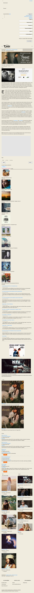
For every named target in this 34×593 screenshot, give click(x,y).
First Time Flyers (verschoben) (6, 436)
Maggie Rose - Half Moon (5, 550)
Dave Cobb (7, 160)
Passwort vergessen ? (29, 15)
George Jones (10, 105)
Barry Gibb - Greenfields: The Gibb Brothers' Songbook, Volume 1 (11, 201)
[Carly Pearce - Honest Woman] (9, 483)
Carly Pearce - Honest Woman (6, 492)
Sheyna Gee (3, 450)
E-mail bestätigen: (29, 34)
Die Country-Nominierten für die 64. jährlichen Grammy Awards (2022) (12, 297)
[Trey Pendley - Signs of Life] (9, 502)
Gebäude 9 (3, 445)
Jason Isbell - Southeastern (5, 259)
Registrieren (30, 17)
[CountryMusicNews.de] (7, 46)
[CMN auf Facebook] (24, 50)
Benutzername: (29, 22)
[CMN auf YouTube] (29, 50)
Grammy (3, 160)
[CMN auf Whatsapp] (28, 575)
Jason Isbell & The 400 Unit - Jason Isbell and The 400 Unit (10, 283)
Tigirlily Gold (19, 532)
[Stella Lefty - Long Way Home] (9, 560)
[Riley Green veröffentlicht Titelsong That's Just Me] (25, 503)
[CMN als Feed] (31, 50)
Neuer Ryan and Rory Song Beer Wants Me (24, 497)
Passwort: (30, 25)
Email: (31, 31)
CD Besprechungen (4, 491)
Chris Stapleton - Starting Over (6, 314)
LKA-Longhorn (4, 467)
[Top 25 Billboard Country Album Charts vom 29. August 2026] (13, 391)
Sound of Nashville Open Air (6, 457)
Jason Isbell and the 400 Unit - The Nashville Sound (9, 224)
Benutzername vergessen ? (28, 16)
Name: (31, 19)
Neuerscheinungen (20, 483)
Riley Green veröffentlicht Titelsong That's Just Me (25, 509)
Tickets (5, 454)
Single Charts (3, 428)
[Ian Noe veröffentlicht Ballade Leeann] (25, 515)
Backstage (3, 438)
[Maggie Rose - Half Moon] (9, 541)
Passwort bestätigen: (28, 28)
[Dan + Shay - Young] (17, 57)
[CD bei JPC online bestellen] (28, 77)
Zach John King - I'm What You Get (7, 531)
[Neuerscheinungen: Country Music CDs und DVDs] (25, 479)
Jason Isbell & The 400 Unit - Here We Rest (8, 271)
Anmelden (3, 166)
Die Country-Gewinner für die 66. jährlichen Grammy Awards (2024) (12, 291)
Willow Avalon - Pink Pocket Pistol (6, 177)
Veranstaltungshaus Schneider (6, 452)
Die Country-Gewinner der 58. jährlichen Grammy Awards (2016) (11, 330)
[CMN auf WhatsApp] (27, 50)
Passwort (4, 8)
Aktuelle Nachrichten (21, 496)
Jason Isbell (20, 120)
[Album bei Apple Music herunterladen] (24, 77)
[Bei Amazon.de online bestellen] (20, 77)
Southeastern (16, 120)
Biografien (19, 531)
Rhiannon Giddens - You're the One (7, 189)
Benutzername (5, 2)
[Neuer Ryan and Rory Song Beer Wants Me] (25, 492)
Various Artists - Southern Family (6, 236)
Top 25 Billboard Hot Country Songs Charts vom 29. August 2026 (11, 430)
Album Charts (4, 403)
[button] (5, 586)
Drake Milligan (4, 465)
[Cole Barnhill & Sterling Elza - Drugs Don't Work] (17, 350)
